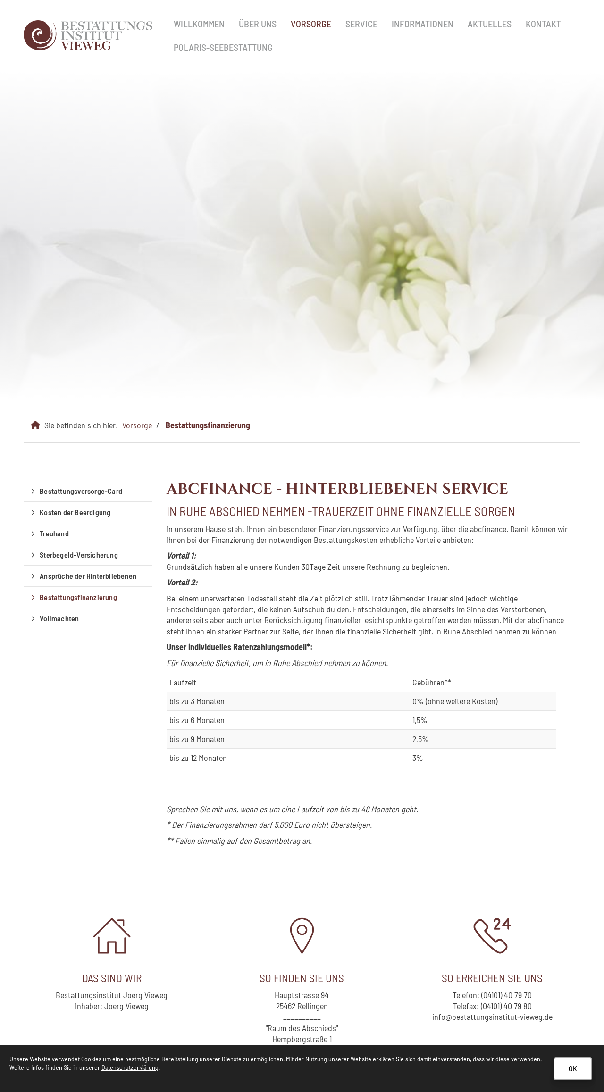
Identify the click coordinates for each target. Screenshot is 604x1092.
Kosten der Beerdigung (75, 512)
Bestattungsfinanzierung (208, 425)
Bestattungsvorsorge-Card (81, 490)
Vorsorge (311, 23)
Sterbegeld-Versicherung (79, 554)
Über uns (258, 23)
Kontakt (543, 23)
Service (361, 23)
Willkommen (199, 23)
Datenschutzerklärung (130, 1067)
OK (573, 1068)
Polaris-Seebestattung (223, 47)
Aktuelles (490, 23)
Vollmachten (59, 618)
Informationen (422, 23)
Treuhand (54, 533)
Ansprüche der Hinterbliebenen (88, 575)
